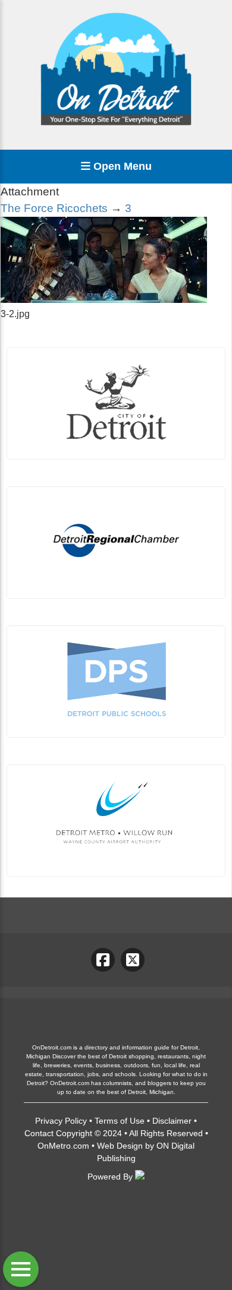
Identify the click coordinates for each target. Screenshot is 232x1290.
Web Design (120, 1145)
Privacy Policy (61, 1120)
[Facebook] (103, 960)
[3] (104, 300)
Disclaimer (172, 1120)
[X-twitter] (133, 960)
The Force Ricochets (54, 208)
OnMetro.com (63, 1145)
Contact (39, 1133)
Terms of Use (120, 1120)
